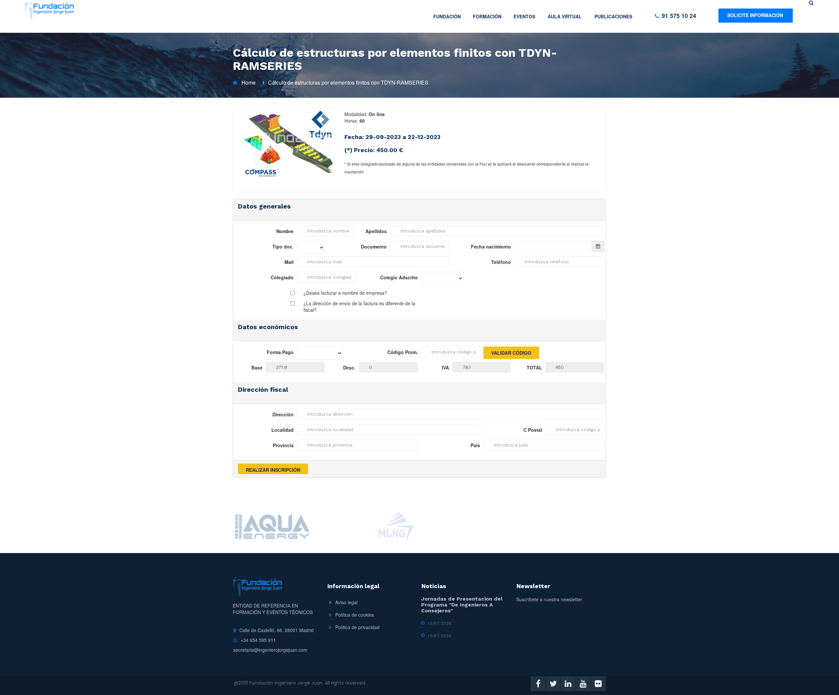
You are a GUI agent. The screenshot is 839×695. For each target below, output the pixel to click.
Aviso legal (346, 602)
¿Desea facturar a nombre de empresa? (345, 292)
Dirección (283, 414)
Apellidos (376, 231)
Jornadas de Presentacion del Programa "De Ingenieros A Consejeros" (461, 605)
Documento (374, 246)
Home (249, 82)
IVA (445, 367)
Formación (487, 16)
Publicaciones (613, 16)
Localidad (282, 430)
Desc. (349, 367)
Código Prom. (402, 352)
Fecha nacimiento (491, 246)
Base (257, 367)
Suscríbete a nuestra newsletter (549, 599)
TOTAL (534, 367)
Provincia (283, 445)
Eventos (524, 16)
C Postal (532, 430)
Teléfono (501, 262)
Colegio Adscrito (399, 277)
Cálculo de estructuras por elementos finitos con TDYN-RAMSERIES (348, 82)
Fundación (447, 16)
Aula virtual (565, 16)
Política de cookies (354, 614)
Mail (289, 262)
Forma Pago (280, 352)
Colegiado (282, 277)
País (475, 445)
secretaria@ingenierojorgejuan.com (270, 649)
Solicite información (755, 15)
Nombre (285, 231)
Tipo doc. (283, 246)
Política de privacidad (357, 627)
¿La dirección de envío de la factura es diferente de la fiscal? (359, 306)
